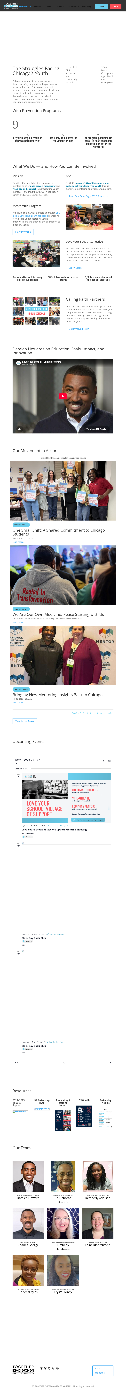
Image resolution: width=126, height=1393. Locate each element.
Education (29, 538)
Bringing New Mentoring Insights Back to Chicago (58, 694)
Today (63, 1063)
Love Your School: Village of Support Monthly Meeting (54, 829)
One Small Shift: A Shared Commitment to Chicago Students (59, 532)
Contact (101, 6)
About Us (37, 7)
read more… (19, 541)
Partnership (86, 7)
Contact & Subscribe (14, 47)
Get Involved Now (79, 328)
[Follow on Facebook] (94, 1378)
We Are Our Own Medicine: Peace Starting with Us (58, 614)
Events (59, 7)
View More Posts (24, 721)
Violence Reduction (74, 618)
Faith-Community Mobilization (52, 618)
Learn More (75, 267)
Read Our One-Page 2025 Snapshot (88, 196)
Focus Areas (23, 7)
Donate (115, 6)
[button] (59, 763)
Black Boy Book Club (34, 938)
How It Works (23, 232)
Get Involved (72, 7)
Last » (110, 713)
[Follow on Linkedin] (106, 1378)
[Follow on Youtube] (111, 1378)
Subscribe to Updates (102, 1370)
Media (49, 7)
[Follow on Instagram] (100, 1378)
